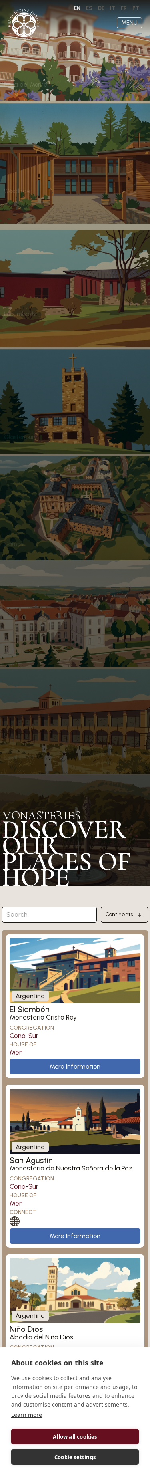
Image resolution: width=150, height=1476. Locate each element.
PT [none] (135, 8)
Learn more (26, 1414)
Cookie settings (75, 1457)
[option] (89, 8)
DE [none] (101, 8)
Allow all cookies (75, 1436)
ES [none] (89, 8)
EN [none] (77, 8)
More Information (75, 1066)
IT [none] (112, 8)
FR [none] (124, 8)
